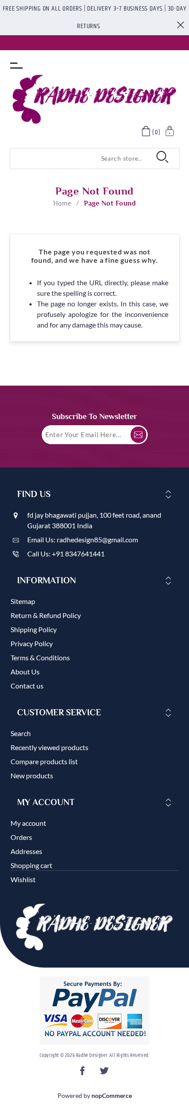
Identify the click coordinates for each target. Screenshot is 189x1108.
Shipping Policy (34, 629)
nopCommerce (111, 1095)
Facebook (84, 1073)
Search (21, 733)
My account (28, 823)
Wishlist (23, 879)
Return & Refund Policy (46, 615)
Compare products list (44, 761)
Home (62, 203)
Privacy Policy (32, 643)
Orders (21, 837)
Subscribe (138, 434)
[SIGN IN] (170, 132)
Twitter (105, 1073)
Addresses (26, 851)
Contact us (27, 685)
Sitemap (23, 601)
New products (32, 775)
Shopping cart (31, 865)
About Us (25, 671)
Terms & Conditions (40, 657)
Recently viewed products (49, 747)
